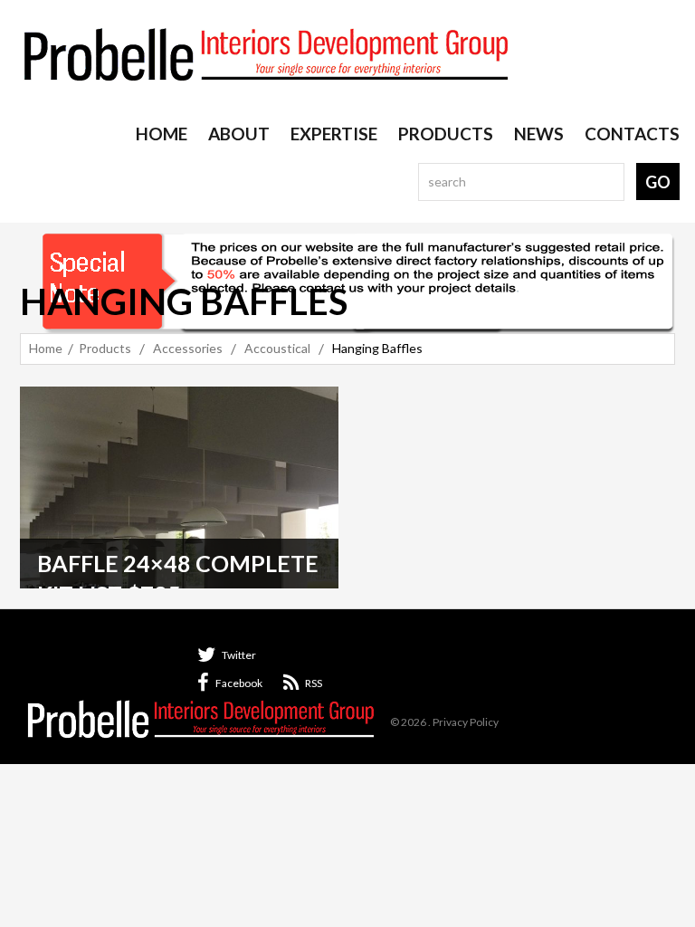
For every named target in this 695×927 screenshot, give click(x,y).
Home (45, 348)
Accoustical (277, 348)
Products (105, 348)
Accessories (188, 348)
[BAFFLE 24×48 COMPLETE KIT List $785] (179, 487)
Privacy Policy (466, 722)
